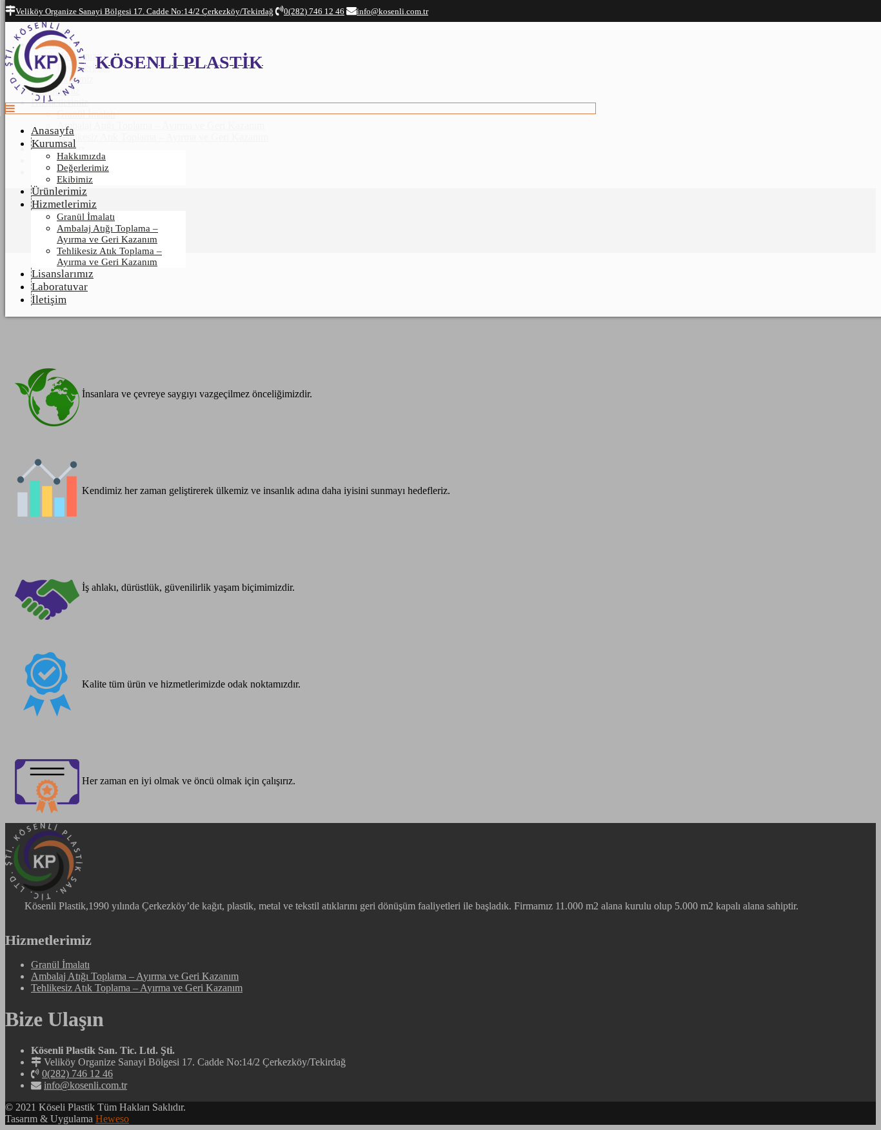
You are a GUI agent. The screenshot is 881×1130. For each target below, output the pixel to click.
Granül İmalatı (86, 217)
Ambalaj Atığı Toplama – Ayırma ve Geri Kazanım (107, 233)
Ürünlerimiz (59, 191)
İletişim (49, 299)
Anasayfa (52, 130)
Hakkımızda (81, 156)
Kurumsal (54, 143)
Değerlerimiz (83, 168)
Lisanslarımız (63, 274)
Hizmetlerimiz (64, 204)
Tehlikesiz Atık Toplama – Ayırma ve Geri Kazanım (109, 256)
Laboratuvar (60, 287)
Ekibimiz (75, 179)
